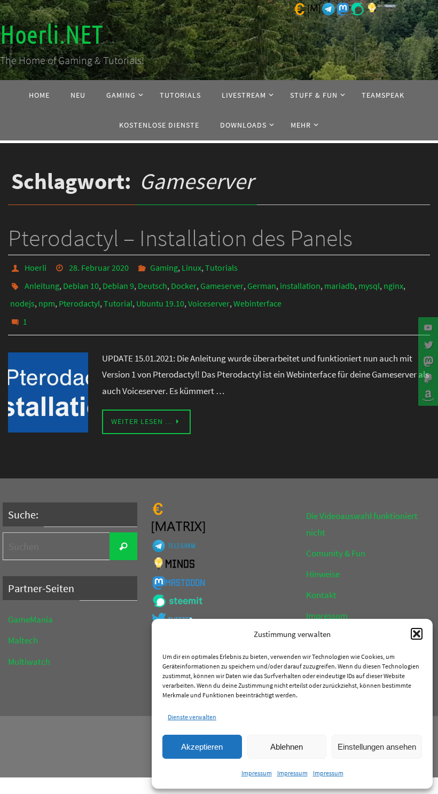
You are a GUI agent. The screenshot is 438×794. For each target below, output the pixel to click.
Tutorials (221, 266)
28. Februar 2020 (99, 266)
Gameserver (222, 281)
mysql (369, 281)
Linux (191, 266)
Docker (184, 281)
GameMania (30, 608)
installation (300, 281)
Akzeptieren (202, 746)
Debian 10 (81, 281)
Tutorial (118, 296)
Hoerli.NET (51, 35)
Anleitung (42, 281)
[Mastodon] (426, 361)
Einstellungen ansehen (377, 746)
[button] (416, 633)
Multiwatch (29, 650)
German (261, 281)
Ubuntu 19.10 (160, 296)
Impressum (256, 773)
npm (46, 296)
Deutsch (152, 281)
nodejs (22, 296)
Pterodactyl (79, 296)
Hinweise (323, 563)
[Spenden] (426, 378)
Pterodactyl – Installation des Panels (180, 238)
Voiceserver (209, 296)
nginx (393, 281)
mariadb (339, 281)
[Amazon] (426, 396)
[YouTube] (426, 327)
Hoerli (35, 266)
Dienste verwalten (192, 717)
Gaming (164, 266)
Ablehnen (286, 746)
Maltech (23, 629)
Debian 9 (118, 281)
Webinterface (257, 296)
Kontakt (321, 583)
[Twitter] (426, 344)
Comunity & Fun (335, 542)
